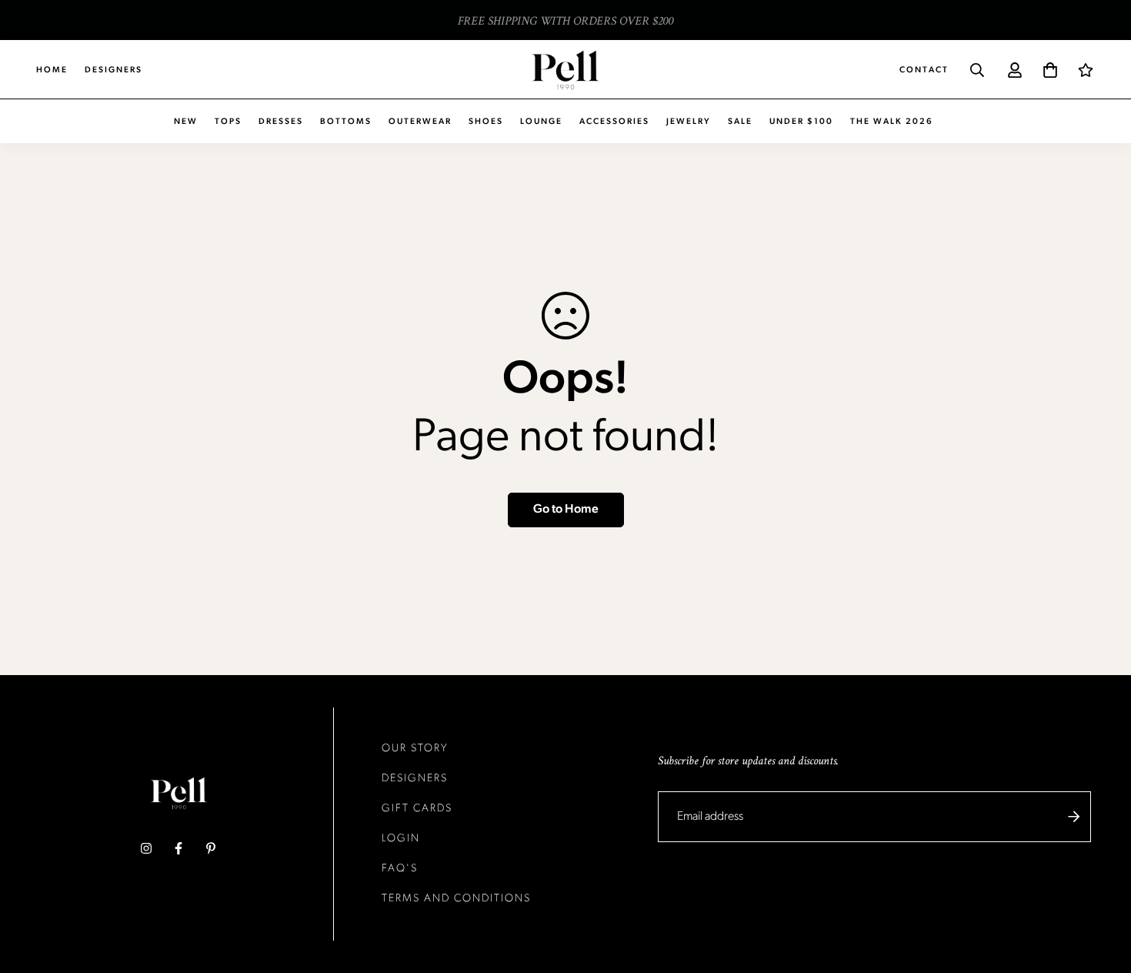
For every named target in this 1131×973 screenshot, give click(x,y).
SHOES (486, 122)
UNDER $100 (801, 122)
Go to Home (566, 509)
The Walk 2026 (891, 122)
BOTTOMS (346, 122)
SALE (740, 122)
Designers (113, 70)
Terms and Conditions (456, 898)
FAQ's (400, 868)
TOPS (228, 122)
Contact (924, 70)
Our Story (415, 748)
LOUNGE (541, 122)
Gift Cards (417, 808)
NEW (186, 122)
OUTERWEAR (420, 122)
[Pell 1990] (565, 70)
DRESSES (281, 122)
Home (52, 70)
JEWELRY (688, 122)
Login (401, 838)
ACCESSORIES (614, 122)
